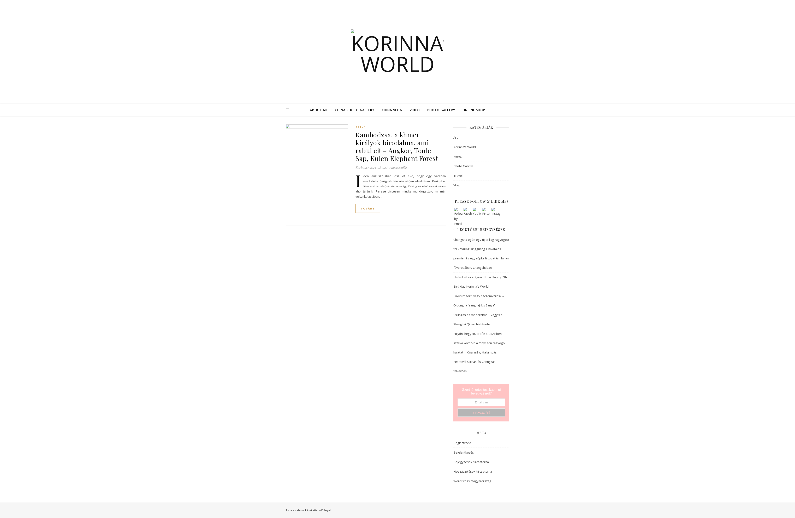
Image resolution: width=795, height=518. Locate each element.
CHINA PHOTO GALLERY (354, 110)
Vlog (456, 185)
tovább (368, 208)
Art (455, 137)
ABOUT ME (319, 110)
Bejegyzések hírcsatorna (471, 462)
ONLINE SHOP (474, 110)
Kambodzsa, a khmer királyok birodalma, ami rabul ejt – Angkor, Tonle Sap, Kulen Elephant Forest (396, 146)
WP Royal (325, 510)
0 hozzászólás (397, 167)
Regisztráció (462, 443)
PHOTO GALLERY (441, 110)
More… (458, 156)
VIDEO (415, 110)
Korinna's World (464, 147)
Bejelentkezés (463, 452)
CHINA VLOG (392, 110)
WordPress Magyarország (472, 481)
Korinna (361, 167)
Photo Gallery (463, 166)
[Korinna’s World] (397, 51)
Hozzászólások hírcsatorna (472, 471)
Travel (361, 127)
